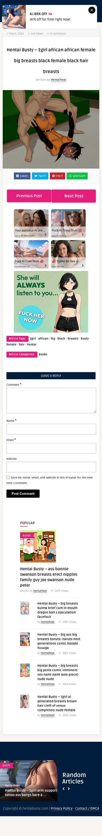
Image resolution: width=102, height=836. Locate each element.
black (61, 339)
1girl (33, 339)
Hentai (31, 344)
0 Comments (58, 33)
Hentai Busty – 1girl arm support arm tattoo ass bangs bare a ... (35, 792)
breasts (73, 339)
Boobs (43, 354)
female (11, 344)
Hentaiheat (58, 80)
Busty (85, 339)
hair (22, 344)
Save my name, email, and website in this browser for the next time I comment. (49, 480)
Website (11, 458)
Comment (13, 384)
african (43, 339)
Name (11, 420)
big (53, 339)
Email (11, 439)
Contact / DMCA (87, 808)
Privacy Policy (62, 808)
